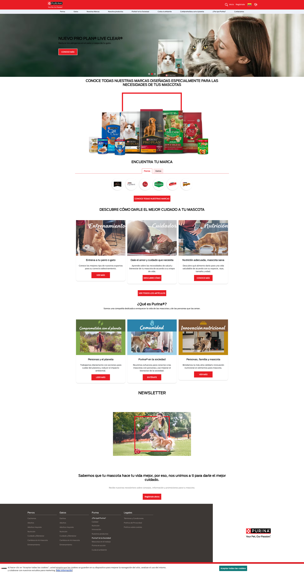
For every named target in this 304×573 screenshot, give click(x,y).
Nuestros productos (115, 11)
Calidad (95, 522)
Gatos (76, 11)
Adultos (31, 523)
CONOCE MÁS (203, 278)
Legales (128, 512)
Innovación (96, 529)
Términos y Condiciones (134, 518)
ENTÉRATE (152, 377)
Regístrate (240, 4)
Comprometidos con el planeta (192, 11)
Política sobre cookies (133, 527)
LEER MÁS (100, 377)
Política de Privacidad (133, 523)
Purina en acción (99, 545)
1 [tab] (149, 74)
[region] (152, 568)
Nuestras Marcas (93, 11)
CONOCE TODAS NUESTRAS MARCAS (152, 199)
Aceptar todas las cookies (233, 568)
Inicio (231, 4)
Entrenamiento (34, 545)
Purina (95, 512)
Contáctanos (239, 11)
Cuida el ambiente (165, 11)
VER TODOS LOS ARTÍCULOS (152, 293)
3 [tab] (155, 74)
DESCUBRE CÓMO (152, 278)
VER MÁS (100, 275)
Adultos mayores (35, 527)
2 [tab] (152, 74)
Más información (64, 570)
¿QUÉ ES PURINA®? (69, 52)
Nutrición (31, 532)
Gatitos (63, 518)
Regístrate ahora (152, 497)
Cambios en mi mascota (38, 540)
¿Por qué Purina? (219, 11)
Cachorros (32, 518)
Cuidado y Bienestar (36, 536)
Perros (62, 11)
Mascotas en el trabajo (101, 542)
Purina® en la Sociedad (140, 11)
